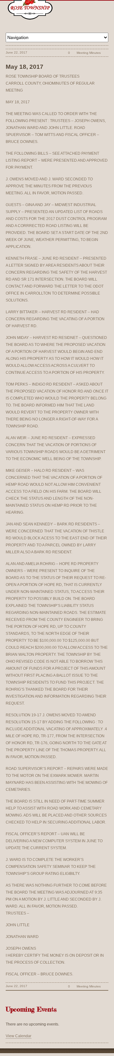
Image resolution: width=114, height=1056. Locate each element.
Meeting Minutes (89, 53)
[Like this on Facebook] (105, 52)
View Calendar (18, 1036)
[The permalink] (58, 52)
